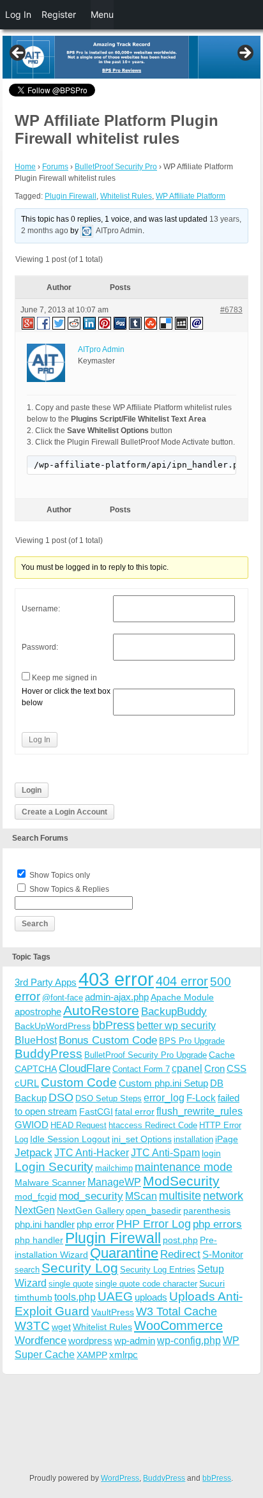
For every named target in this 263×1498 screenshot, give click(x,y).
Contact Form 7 (141, 1069)
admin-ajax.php (117, 996)
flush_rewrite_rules (199, 1111)
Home (25, 166)
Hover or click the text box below (66, 697)
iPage (226, 1139)
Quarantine (124, 1253)
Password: (40, 647)
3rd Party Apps (46, 982)
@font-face (62, 997)
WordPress (120, 1478)
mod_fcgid (36, 1196)
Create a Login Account (64, 811)
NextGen (35, 1210)
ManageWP (114, 1182)
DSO (61, 1097)
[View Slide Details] (131, 57)
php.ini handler (45, 1224)
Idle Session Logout (70, 1139)
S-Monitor (222, 1254)
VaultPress (112, 1312)
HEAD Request (78, 1125)
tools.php (75, 1297)
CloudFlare (84, 1068)
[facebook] (44, 323)
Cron (214, 1068)
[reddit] (75, 323)
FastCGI (96, 1111)
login (211, 1153)
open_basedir (153, 1210)
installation (193, 1139)
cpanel (187, 1068)
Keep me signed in (64, 677)
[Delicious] (167, 323)
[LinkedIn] (90, 323)
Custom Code (79, 1082)
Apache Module (182, 997)
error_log (164, 1097)
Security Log (79, 1267)
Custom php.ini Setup (163, 1083)
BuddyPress (48, 1053)
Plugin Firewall (70, 196)
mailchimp (114, 1168)
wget (61, 1327)
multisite (180, 1195)
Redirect (180, 1254)
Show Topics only (59, 875)
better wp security (176, 1025)
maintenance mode (183, 1167)
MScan (141, 1196)
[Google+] (27, 323)
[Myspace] (182, 323)
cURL (27, 1083)
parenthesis (206, 1210)
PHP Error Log (153, 1224)
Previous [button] (18, 53)
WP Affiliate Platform (190, 196)
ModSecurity (181, 1180)
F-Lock (201, 1097)
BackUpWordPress (53, 1026)
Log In (39, 739)
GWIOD (32, 1124)
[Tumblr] (136, 323)
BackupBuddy (174, 1011)
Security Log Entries (157, 1269)
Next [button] (244, 53)
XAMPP (92, 1355)
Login (31, 790)
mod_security (91, 1196)
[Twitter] (59, 323)
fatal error (134, 1111)
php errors (217, 1224)
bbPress (114, 1025)
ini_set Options (142, 1139)
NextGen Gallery (90, 1210)
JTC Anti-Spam (165, 1152)
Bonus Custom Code (108, 1040)
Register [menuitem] (58, 14)
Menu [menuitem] (102, 14)
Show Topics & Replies (69, 889)
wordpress (90, 1340)
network (223, 1195)
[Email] (197, 323)
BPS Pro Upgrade (192, 1041)
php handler (39, 1240)
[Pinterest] (105, 323)
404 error (182, 981)
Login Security (54, 1166)
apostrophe (38, 1011)
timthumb (33, 1297)
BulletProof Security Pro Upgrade (145, 1055)
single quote (71, 1283)
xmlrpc (123, 1354)
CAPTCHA (36, 1069)
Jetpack (33, 1152)
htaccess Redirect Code (153, 1125)
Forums (55, 166)
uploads (151, 1297)
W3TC (32, 1325)
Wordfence (40, 1340)
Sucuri (212, 1283)
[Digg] (121, 323)
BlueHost (36, 1040)
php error (95, 1224)
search (27, 1269)
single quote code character (146, 1283)
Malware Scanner (50, 1182)
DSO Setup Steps (108, 1098)
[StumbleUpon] (151, 323)
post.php (180, 1240)
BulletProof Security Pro (116, 166)
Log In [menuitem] (18, 14)
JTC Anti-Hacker (91, 1152)
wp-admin (134, 1340)
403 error (116, 979)
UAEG (115, 1296)
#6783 (231, 309)
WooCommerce (178, 1325)
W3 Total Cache (176, 1311)
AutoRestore (101, 1010)
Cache (222, 1055)
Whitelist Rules (126, 196)
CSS (236, 1068)
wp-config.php (189, 1340)
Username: (41, 608)
